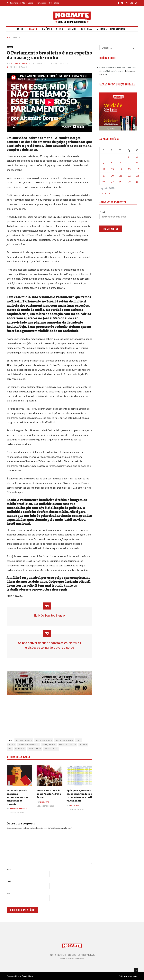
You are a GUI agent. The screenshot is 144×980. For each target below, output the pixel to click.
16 (137, 169)
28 (120, 181)
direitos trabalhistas (29, 745)
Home (9, 37)
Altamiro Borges (20, 63)
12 (103, 169)
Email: (102, 212)
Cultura (86, 29)
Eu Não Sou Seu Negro (49, 615)
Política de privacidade (128, 976)
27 (112, 181)
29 (129, 181)
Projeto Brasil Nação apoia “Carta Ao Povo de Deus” (49, 794)
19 (103, 175)
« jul (101, 193)
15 (129, 169)
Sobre (30, 3)
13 (112, 169)
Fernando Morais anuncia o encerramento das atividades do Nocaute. (17, 797)
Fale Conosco (41, 3)
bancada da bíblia (65, 740)
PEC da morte (52, 749)
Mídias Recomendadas (110, 29)
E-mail (9, 881)
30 (137, 181)
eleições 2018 (49, 745)
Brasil (33, 29)
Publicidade (54, 3)
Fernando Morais (18, 809)
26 (103, 181)
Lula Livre (20, 749)
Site (8, 893)
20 (112, 175)
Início (20, 29)
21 (120, 175)
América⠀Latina (52, 29)
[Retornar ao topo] (136, 970)
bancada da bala (44, 740)
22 (129, 175)
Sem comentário (18, 67)
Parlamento (35, 749)
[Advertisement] (49, 715)
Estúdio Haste (27, 976)
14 (120, 169)
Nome (9, 869)
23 (137, 175)
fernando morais (68, 745)
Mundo (72, 29)
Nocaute (44, 802)
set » (107, 193)
